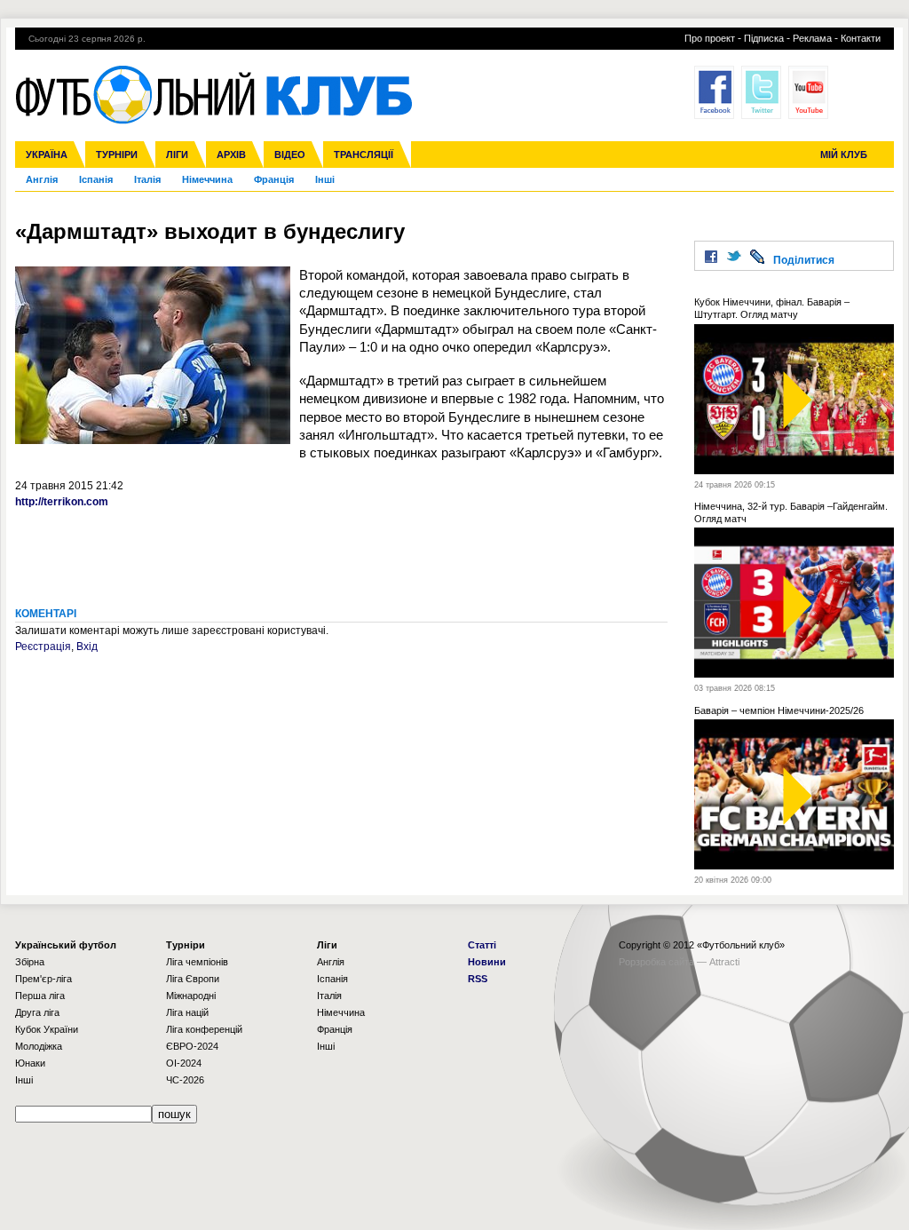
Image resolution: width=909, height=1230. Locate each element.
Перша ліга (40, 995)
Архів (231, 154)
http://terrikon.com (61, 502)
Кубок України (46, 1029)
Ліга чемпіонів (197, 961)
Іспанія (96, 179)
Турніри (117, 154)
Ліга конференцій (204, 1029)
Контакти (861, 38)
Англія (42, 179)
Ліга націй (187, 1012)
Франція (274, 179)
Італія (147, 179)
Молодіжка (38, 1046)
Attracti (724, 961)
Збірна (29, 961)
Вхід (87, 646)
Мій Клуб (843, 154)
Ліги (177, 154)
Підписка (764, 38)
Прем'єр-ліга (43, 978)
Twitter (761, 92)
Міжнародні (191, 995)
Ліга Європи (192, 978)
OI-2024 (184, 1063)
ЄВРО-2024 (192, 1046)
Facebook (714, 92)
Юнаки (30, 1063)
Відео (289, 154)
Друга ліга (37, 1012)
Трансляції (363, 154)
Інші (325, 179)
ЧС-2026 (185, 1080)
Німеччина (207, 179)
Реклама (812, 38)
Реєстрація (43, 646)
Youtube (808, 92)
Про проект (709, 38)
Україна (46, 154)
